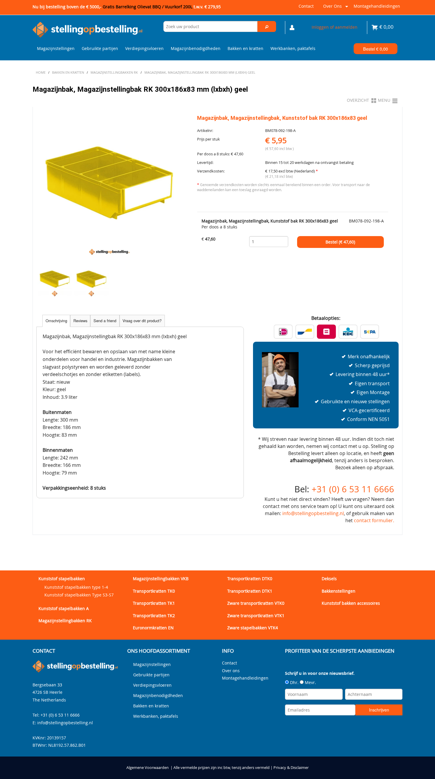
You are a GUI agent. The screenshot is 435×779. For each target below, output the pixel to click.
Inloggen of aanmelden (334, 27)
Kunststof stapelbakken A (63, 608)
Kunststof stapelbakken (61, 578)
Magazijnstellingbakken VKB (160, 578)
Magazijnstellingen (56, 48)
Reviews (80, 320)
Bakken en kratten (245, 48)
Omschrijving (56, 320)
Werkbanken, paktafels (292, 48)
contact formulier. (374, 520)
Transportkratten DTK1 (249, 591)
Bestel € (375, 49)
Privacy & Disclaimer (291, 767)
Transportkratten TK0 (154, 591)
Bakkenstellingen (338, 591)
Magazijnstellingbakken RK (65, 620)
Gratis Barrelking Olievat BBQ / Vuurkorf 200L (162, 6)
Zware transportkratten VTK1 (255, 615)
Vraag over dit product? (142, 320)
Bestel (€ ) (340, 242)
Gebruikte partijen (100, 48)
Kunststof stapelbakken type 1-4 (76, 587)
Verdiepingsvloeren (144, 48)
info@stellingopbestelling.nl (313, 513)
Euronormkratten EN (153, 627)
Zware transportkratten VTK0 (255, 603)
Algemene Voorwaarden (147, 767)
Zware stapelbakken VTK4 (252, 627)
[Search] (266, 26)
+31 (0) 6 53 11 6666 (353, 489)
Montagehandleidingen (377, 6)
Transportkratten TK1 (154, 603)
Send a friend (105, 320)
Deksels (329, 578)
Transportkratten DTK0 (249, 578)
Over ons (331, 8)
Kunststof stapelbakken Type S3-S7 (79, 595)
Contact (306, 6)
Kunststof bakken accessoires (351, 603)
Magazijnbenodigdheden (195, 48)
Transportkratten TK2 (154, 615)
